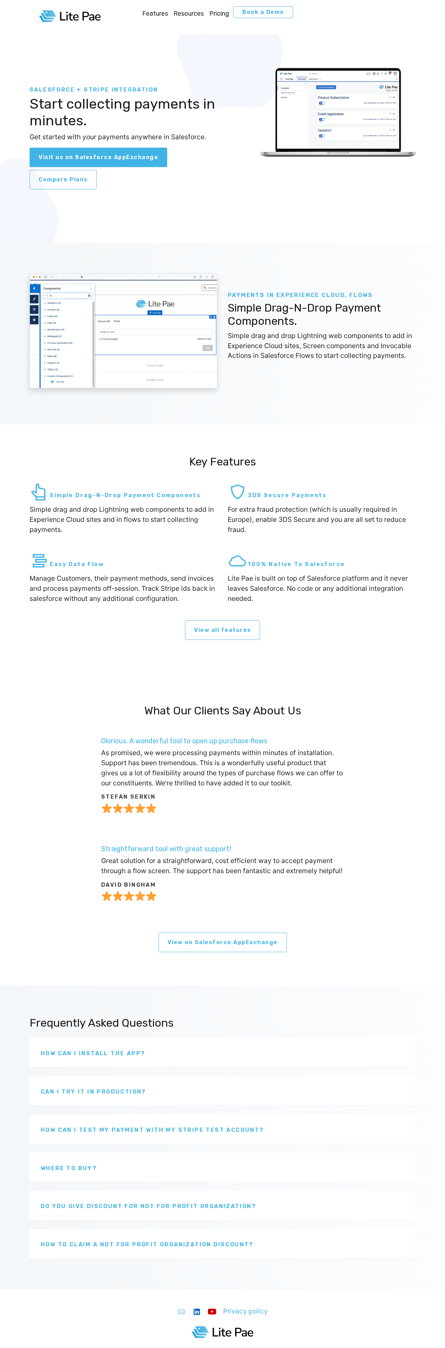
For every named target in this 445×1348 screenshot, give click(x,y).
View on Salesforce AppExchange (223, 942)
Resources (188, 13)
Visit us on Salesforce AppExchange (98, 157)
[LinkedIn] (197, 1311)
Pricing (219, 13)
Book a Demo (263, 12)
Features (155, 13)
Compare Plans (63, 179)
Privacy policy (245, 1311)
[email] (181, 1311)
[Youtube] (212, 1311)
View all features (222, 630)
